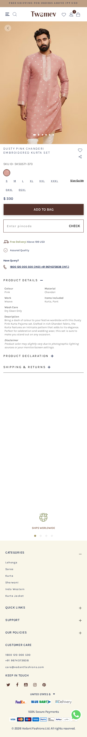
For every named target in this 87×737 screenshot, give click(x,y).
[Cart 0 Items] (78, 15)
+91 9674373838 (17, 660)
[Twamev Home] (43, 14)
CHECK (74, 226)
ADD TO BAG (44, 209)
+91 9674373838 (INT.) (55, 266)
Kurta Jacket (14, 595)
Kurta (9, 575)
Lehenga (11, 562)
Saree (9, 569)
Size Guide (77, 180)
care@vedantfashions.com (24, 667)
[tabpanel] (43, 82)
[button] (64, 15)
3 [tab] (42, 135)
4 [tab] (46, 135)
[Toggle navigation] (8, 14)
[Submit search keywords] (15, 14)
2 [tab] (39, 135)
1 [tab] (34, 135)
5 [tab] (49, 135)
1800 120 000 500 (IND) (25, 266)
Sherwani (12, 582)
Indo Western (15, 589)
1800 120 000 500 (18, 654)
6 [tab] (53, 135)
